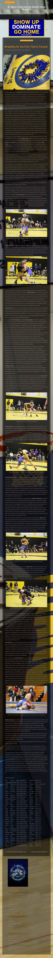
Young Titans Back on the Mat (38, 851)
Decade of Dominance (36, 15)
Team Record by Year (14, 938)
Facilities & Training (13, 906)
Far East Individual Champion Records (18, 943)
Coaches (11, 897)
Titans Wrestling (26, 50)
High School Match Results (26, 40)
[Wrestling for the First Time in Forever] (26, 72)
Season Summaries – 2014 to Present (17, 947)
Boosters (11, 895)
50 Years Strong (28, 15)
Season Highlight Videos (15, 949)
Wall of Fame (12, 945)
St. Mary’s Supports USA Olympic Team (16, 851)
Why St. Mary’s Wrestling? (9, 2)
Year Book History (13, 936)
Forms (10, 919)
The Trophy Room (13, 904)
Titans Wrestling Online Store (18, 15)
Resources (11, 921)
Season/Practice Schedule (15, 923)
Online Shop (12, 908)
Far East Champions (13, 940)
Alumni (10, 901)
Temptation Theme (13, 956)
